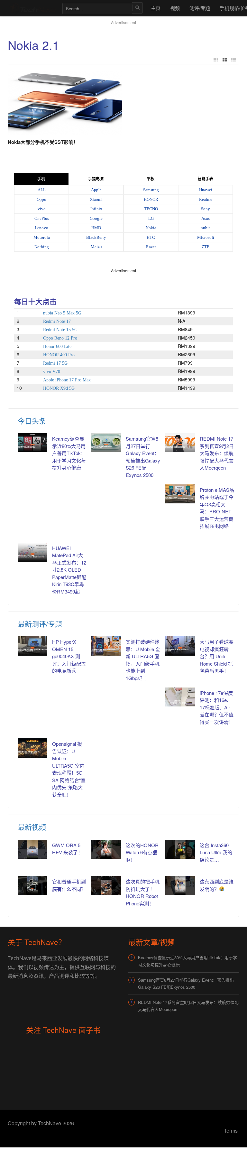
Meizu (96, 246)
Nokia (151, 227)
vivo (42, 208)
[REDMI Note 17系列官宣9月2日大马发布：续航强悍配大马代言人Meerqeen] (180, 442)
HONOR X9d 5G (59, 388)
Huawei (205, 189)
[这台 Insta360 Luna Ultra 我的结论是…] (180, 849)
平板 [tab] (150, 179)
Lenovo (41, 227)
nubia (206, 227)
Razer (151, 246)
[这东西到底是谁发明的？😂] (180, 885)
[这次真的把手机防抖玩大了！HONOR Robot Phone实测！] (106, 885)
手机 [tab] (41, 179)
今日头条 (32, 420)
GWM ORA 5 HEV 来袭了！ (67, 849)
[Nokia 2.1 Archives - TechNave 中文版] (32, 8)
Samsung (151, 189)
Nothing (41, 246)
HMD (96, 227)
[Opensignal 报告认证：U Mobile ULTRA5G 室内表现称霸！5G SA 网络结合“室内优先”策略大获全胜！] (32, 747)
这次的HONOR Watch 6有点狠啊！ (142, 852)
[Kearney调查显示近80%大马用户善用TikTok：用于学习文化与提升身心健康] (32, 442)
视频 (175, 8)
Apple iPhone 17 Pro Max (67, 380)
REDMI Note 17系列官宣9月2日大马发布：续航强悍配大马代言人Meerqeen (217, 453)
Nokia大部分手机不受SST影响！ (43, 141)
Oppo (41, 199)
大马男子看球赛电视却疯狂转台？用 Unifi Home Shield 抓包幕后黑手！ (216, 656)
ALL (42, 189)
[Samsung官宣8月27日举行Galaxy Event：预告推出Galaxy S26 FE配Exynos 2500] (106, 442)
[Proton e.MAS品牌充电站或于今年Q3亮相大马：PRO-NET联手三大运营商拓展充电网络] (180, 493)
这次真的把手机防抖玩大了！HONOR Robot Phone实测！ (143, 892)
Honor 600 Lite (57, 346)
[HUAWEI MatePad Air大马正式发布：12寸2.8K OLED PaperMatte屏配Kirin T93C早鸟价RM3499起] (32, 552)
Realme (205, 199)
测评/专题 (199, 8)
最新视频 (32, 827)
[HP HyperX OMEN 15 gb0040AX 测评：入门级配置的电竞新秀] (32, 645)
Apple (96, 189)
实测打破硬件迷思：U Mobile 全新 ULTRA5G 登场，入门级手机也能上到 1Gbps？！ (143, 659)
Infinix (96, 208)
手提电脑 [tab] (96, 179)
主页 (155, 8)
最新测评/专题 (40, 624)
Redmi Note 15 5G (60, 329)
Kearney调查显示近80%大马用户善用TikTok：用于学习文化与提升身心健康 (69, 453)
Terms (231, 1130)
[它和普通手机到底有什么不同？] (32, 885)
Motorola (41, 237)
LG (151, 218)
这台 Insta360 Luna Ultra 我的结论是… (216, 852)
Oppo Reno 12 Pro (60, 338)
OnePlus (41, 218)
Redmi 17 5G (55, 363)
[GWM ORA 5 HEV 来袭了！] (32, 849)
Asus (205, 218)
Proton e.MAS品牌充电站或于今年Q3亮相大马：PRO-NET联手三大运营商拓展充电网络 (217, 507)
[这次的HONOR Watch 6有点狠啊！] (106, 849)
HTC (151, 237)
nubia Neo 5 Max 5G (62, 313)
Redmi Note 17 (57, 321)
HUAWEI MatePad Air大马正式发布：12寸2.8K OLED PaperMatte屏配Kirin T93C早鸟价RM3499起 (69, 570)
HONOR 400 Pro (59, 354)
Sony (205, 208)
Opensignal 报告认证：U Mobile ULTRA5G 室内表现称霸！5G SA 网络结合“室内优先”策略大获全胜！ (69, 769)
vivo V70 (51, 371)
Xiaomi (96, 199)
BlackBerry (96, 237)
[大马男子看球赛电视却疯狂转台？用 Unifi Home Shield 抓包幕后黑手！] (180, 645)
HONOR (151, 199)
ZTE (205, 246)
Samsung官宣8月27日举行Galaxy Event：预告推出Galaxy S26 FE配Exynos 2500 (186, 983)
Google (96, 218)
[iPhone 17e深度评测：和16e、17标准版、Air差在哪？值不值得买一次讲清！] (180, 696)
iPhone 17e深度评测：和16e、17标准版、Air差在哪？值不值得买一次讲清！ (216, 707)
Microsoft (205, 237)
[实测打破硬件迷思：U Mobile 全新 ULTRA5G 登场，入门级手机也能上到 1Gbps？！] (106, 645)
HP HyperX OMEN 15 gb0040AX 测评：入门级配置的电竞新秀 (69, 656)
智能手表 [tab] (205, 179)
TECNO (151, 208)
